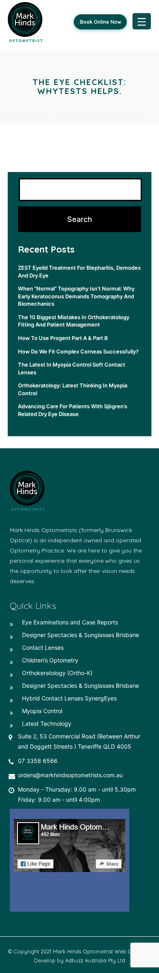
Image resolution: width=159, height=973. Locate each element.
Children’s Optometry (50, 660)
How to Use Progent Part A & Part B (63, 338)
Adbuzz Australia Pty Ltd (95, 960)
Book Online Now (100, 22)
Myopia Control (42, 710)
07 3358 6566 (37, 760)
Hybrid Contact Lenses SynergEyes (69, 698)
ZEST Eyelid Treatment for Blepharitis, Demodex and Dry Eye (79, 271)
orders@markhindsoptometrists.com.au (70, 775)
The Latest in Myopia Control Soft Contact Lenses (71, 368)
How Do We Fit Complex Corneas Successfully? (78, 351)
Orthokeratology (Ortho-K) (57, 672)
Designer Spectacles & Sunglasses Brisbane (80, 634)
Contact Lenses (43, 647)
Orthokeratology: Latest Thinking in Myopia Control (72, 389)
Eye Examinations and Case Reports (70, 622)
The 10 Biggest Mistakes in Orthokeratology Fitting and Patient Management (73, 321)
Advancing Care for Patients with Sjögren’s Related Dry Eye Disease (72, 410)
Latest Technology (46, 723)
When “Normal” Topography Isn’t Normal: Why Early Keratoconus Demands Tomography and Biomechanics (76, 296)
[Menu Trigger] (141, 21)
